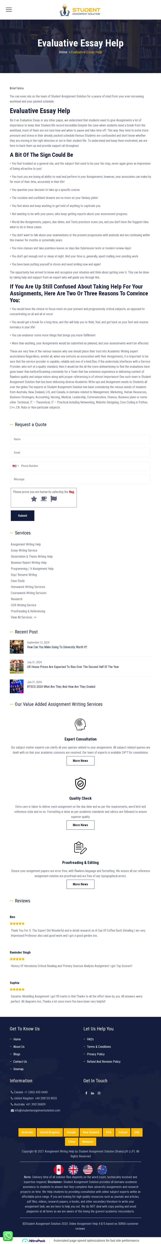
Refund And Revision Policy (104, 1061)
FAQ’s (90, 1039)
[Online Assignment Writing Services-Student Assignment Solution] (80, 10)
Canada (71, 1132)
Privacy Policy (96, 1054)
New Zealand (91, 1132)
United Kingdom (50, 1132)
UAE (136, 1132)
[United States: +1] (15, 465)
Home (63, 52)
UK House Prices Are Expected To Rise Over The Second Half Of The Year (73, 667)
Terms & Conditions (99, 1047)
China (71, 1141)
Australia (27, 1132)
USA (108, 1132)
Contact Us (20, 1061)
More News (80, 761)
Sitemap (18, 1069)
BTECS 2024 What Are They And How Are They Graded (61, 687)
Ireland (122, 1132)
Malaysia (87, 1141)
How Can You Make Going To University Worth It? (57, 647)
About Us (19, 1047)
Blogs (16, 1054)
